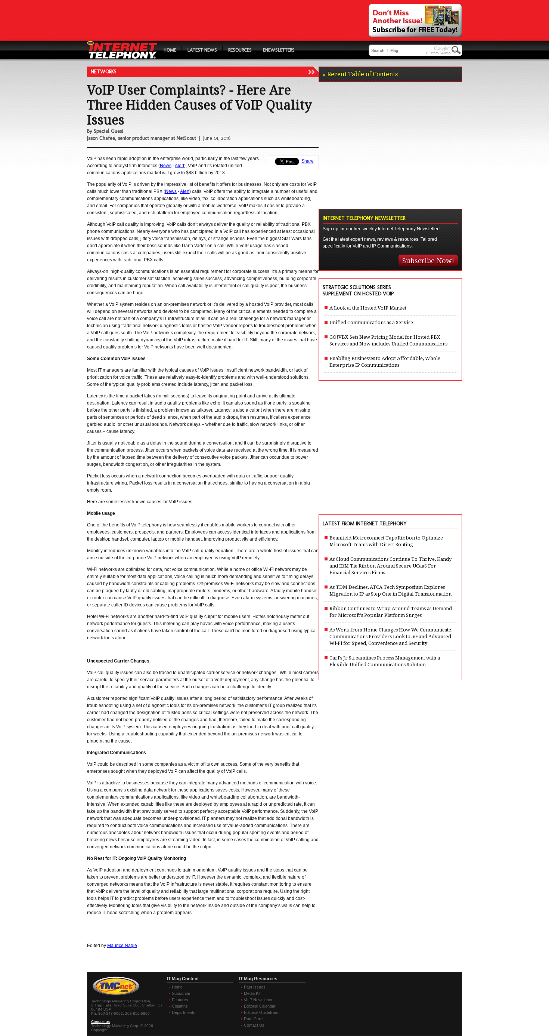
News (165, 165)
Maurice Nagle (122, 945)
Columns (180, 1006)
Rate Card (253, 1019)
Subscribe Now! (428, 261)
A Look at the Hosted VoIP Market (367, 308)
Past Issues (255, 987)
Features (180, 999)
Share (307, 161)
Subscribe (181, 993)
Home (170, 50)
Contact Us (254, 1025)
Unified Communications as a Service (371, 322)
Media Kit (252, 993)
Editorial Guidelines (261, 1012)
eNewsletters (279, 50)
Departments (183, 1012)
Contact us (100, 1022)
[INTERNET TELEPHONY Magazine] (122, 57)
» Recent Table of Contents (360, 74)
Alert (179, 165)
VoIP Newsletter (258, 999)
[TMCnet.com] (116, 995)
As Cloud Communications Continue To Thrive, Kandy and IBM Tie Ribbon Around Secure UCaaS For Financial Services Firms (390, 565)
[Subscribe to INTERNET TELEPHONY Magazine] (415, 35)
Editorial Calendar (260, 1006)
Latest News (202, 50)
